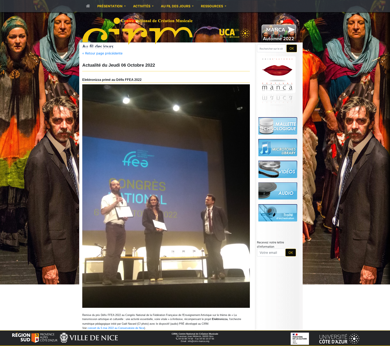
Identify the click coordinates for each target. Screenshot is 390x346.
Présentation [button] (110, 6)
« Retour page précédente (102, 53)
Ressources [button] (212, 6)
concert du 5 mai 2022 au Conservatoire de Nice (116, 328)
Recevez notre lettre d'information (270, 187)
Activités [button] (142, 6)
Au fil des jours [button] (176, 6)
